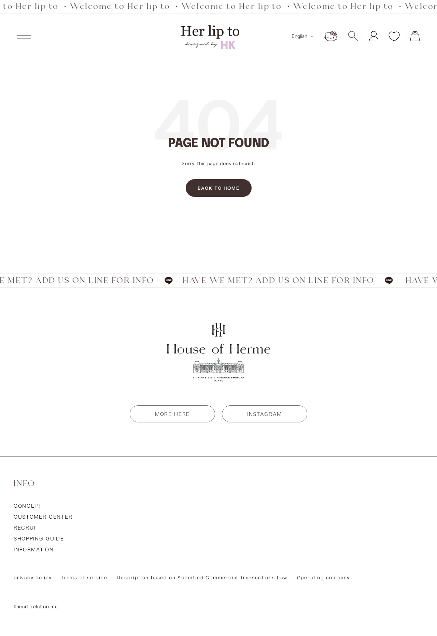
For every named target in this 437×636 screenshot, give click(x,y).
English (299, 36)
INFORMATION (34, 549)
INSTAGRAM (264, 414)
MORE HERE (172, 414)
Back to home (219, 188)
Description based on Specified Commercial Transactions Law (202, 578)
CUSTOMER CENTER (43, 517)
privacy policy (33, 578)
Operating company (323, 578)
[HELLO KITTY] (331, 36)
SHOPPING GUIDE (39, 538)
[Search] (353, 36)
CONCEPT (28, 506)
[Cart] (415, 36)
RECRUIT (26, 527)
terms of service (84, 578)
